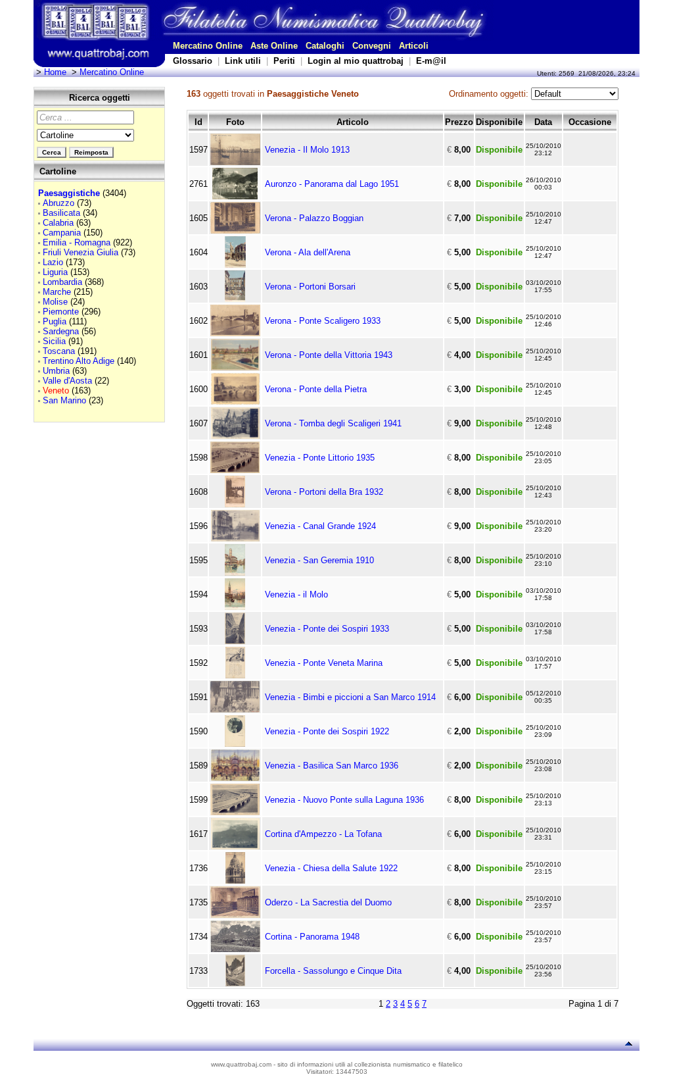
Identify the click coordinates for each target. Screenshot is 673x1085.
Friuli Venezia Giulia (80, 252)
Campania (62, 233)
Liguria (55, 272)
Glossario (192, 61)
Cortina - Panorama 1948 (312, 937)
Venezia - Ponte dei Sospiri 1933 (327, 629)
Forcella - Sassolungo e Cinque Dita (333, 971)
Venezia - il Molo (296, 594)
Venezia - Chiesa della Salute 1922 (331, 868)
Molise (55, 302)
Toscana (59, 351)
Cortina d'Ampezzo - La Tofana (323, 834)
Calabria (58, 223)
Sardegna (61, 331)
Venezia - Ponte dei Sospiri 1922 (327, 731)
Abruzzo (58, 203)
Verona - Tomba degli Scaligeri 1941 (333, 423)
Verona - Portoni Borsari (310, 286)
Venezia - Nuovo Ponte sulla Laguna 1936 (344, 800)
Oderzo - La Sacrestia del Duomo (328, 902)
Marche (57, 292)
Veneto (56, 390)
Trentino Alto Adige (78, 361)
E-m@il (431, 61)
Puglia (54, 321)
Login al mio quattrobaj (356, 61)
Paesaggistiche (69, 193)
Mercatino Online (208, 46)
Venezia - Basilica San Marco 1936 (331, 765)
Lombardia (62, 282)
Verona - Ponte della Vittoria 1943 (328, 355)
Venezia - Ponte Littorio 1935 (320, 458)
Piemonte (61, 311)
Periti (284, 61)
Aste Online (274, 46)
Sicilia (54, 341)
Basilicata (61, 213)
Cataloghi (325, 46)
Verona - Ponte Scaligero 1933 (323, 321)
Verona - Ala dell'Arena (307, 252)
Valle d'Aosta (67, 381)
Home (55, 72)
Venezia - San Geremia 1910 (319, 560)
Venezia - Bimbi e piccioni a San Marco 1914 (350, 697)
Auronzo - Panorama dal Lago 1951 (332, 184)
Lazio (53, 262)
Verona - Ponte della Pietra (316, 389)
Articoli (414, 46)
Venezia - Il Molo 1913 (307, 150)
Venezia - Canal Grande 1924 (320, 526)
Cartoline (57, 171)
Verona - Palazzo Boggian (314, 218)
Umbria (56, 371)
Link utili (243, 61)
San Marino (64, 400)
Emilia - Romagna (76, 242)
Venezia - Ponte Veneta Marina (324, 663)
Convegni (371, 46)
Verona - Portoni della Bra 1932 (324, 492)
